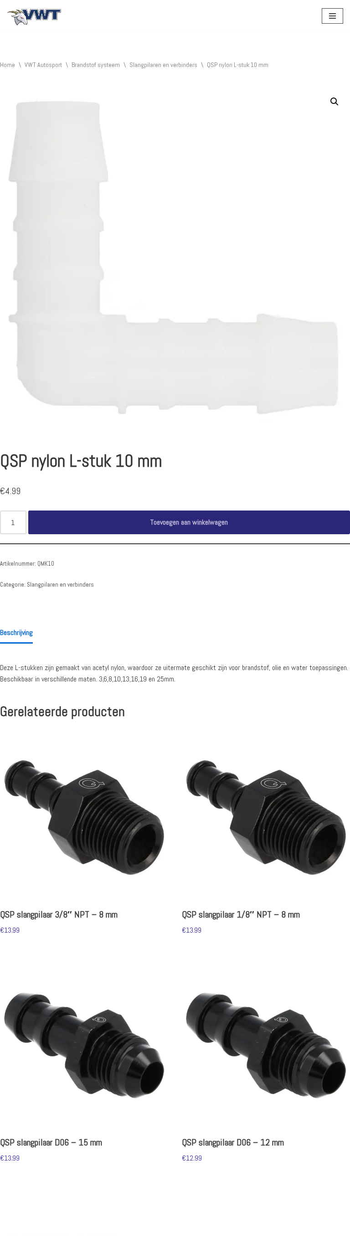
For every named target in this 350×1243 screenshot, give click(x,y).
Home (7, 65)
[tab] (16, 633)
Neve (13, 1233)
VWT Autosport (43, 65)
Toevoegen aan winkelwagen (189, 522)
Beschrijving (16, 632)
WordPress (103, 1233)
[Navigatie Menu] (332, 16)
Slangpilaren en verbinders (163, 65)
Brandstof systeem (96, 65)
